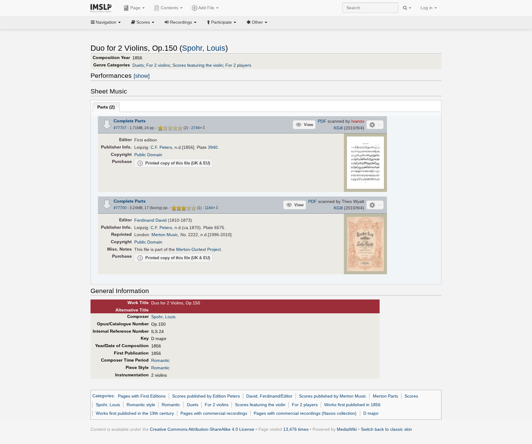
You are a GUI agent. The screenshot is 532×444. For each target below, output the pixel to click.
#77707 (120, 128)
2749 (195, 128)
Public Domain (148, 154)
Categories (103, 396)
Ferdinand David (150, 220)
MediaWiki (347, 429)
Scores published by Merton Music (332, 396)
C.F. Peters (161, 147)
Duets (138, 65)
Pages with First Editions (142, 396)
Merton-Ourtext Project (198, 249)
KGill (338, 127)
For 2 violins (158, 65)
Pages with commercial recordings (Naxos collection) (305, 413)
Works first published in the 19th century (135, 413)
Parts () (106, 107)
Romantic (160, 360)
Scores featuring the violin (197, 65)
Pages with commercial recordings (213, 413)
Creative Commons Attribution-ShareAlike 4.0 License (202, 429)
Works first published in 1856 (352, 404)
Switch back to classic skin (386, 429)
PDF (322, 121)
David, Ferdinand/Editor (269, 396)
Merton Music (164, 234)
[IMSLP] (102, 7)
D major (371, 413)
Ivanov (357, 121)
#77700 (120, 208)
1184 (209, 208)
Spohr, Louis (203, 48)
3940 (213, 147)
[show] (142, 76)
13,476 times (295, 429)
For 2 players (238, 65)
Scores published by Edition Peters (206, 396)
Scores (411, 396)
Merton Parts (385, 396)
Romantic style (141, 404)
